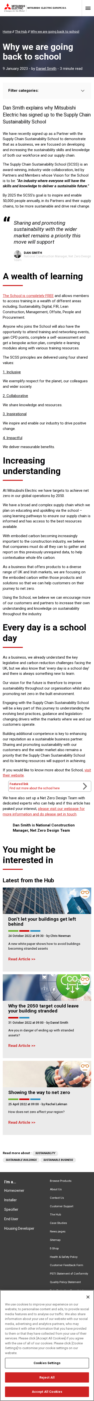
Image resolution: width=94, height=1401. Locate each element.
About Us (56, 1189)
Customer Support (61, 1206)
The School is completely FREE (28, 296)
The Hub (55, 1214)
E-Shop (54, 1248)
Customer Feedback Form (66, 1265)
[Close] (87, 1297)
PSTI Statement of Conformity (69, 1273)
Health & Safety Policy (63, 1257)
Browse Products (60, 1181)
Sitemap (55, 1240)
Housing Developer (19, 1228)
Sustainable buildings (21, 1160)
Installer (10, 1200)
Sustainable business (58, 1160)
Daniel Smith (46, 68)
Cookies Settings (47, 1363)
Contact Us (57, 1198)
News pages (57, 1231)
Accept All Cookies (47, 1392)
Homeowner (14, 1191)
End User (11, 1219)
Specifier (11, 1209)
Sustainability (45, 1153)
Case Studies (58, 1223)
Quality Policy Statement (65, 1282)
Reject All (47, 1377)
